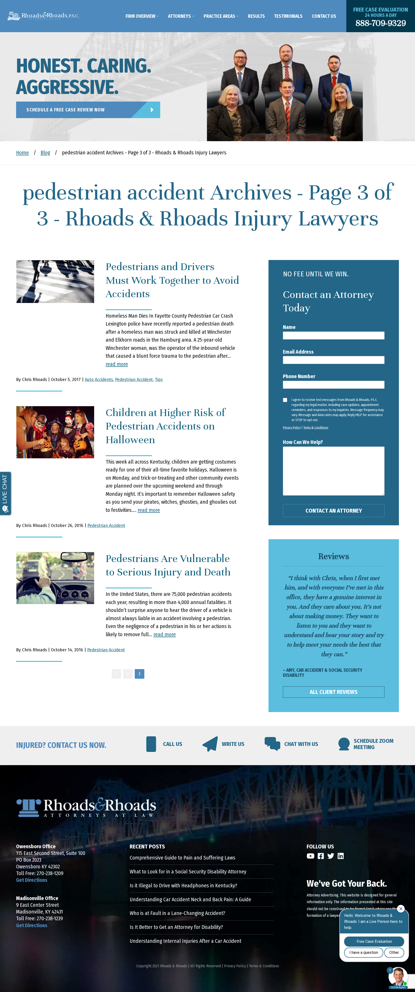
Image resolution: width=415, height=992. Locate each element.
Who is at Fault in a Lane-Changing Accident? (177, 913)
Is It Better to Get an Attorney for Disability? (176, 927)
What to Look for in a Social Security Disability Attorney (188, 872)
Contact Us (324, 16)
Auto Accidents (99, 379)
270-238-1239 (50, 918)
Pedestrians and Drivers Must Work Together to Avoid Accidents (172, 280)
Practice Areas (219, 16)
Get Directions (31, 880)
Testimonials (288, 16)
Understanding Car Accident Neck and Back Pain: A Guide (190, 899)
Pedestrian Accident (134, 379)
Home (22, 153)
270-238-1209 (50, 873)
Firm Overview (140, 16)
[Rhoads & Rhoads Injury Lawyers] (43, 16)
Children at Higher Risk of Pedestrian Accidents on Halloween (165, 426)
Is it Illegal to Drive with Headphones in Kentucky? (183, 886)
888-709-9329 (381, 23)
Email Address (298, 352)
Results (256, 16)
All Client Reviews (334, 692)
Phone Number (299, 376)
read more (117, 364)
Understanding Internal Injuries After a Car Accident (185, 941)
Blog (45, 153)
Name (289, 327)
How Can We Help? (303, 442)
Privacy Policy (292, 427)
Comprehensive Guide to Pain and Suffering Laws (182, 858)
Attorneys (179, 16)
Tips (159, 379)
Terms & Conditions (315, 427)
